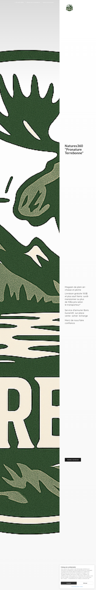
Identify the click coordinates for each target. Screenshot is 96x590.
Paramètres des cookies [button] (77, 586)
